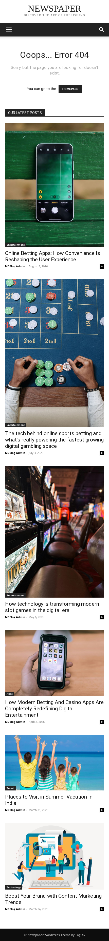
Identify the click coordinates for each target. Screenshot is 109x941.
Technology (14, 887)
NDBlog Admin (15, 266)
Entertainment (16, 244)
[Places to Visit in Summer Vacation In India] (54, 762)
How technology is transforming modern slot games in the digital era (52, 607)
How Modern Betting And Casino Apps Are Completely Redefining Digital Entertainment (54, 708)
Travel (10, 788)
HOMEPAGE (70, 89)
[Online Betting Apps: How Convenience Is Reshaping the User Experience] (54, 185)
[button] (9, 29)
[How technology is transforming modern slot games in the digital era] (54, 532)
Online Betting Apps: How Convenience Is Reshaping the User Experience (52, 256)
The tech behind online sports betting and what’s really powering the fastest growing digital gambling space (54, 439)
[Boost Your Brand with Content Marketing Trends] (54, 856)
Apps (10, 693)
